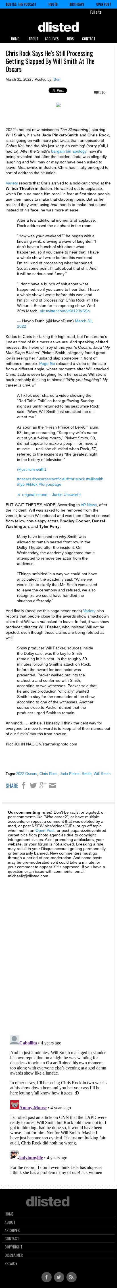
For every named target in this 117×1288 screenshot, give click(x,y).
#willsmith (94, 479)
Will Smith (102, 774)
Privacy (11, 1263)
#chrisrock (75, 479)
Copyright (13, 1246)
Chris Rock (48, 774)
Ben (57, 79)
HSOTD (53, 4)
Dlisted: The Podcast (21, 4)
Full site (95, 12)
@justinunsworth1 (31, 469)
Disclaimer (14, 1255)
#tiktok (31, 484)
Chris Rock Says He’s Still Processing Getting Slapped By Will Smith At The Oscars (50, 61)
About (33, 38)
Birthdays (77, 4)
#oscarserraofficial (48, 479)
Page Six (47, 363)
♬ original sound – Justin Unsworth (49, 494)
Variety (12, 183)
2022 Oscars (26, 774)
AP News (89, 504)
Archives (52, 38)
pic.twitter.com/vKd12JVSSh (65, 311)
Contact (88, 38)
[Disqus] (58, 953)
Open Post (103, 4)
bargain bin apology (68, 151)
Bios (70, 38)
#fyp (21, 484)
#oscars (24, 479)
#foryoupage (50, 484)
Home (15, 38)
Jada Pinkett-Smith (75, 774)
